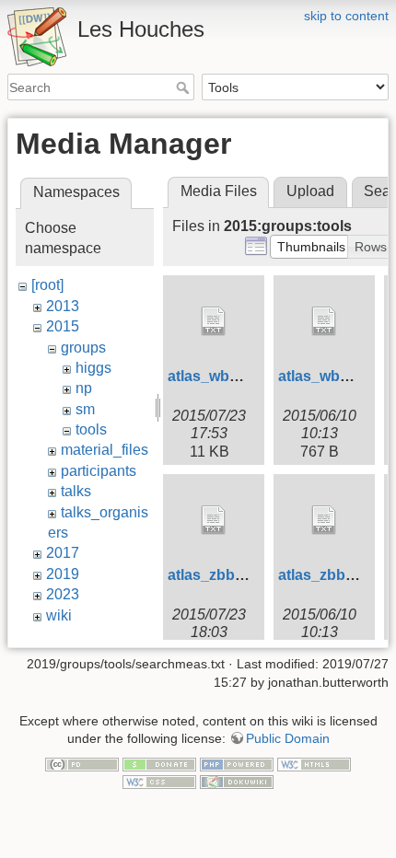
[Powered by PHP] (237, 763)
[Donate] (159, 763)
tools (91, 429)
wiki (59, 615)
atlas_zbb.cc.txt (222, 575)
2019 (62, 574)
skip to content (346, 15)
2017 (62, 553)
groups (83, 347)
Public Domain (288, 738)
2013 (62, 306)
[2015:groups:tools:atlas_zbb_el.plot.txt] (324, 520)
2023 (62, 594)
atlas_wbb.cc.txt (224, 376)
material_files (104, 450)
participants (98, 471)
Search (184, 87)
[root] (47, 285)
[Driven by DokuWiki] (237, 781)
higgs (93, 368)
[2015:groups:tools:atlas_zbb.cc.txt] (214, 520)
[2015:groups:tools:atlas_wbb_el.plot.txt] (324, 321)
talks (76, 491)
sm (85, 409)
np (84, 388)
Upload (310, 191)
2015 (62, 326)
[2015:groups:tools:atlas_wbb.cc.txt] (214, 321)
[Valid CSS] (159, 781)
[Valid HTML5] (314, 763)
